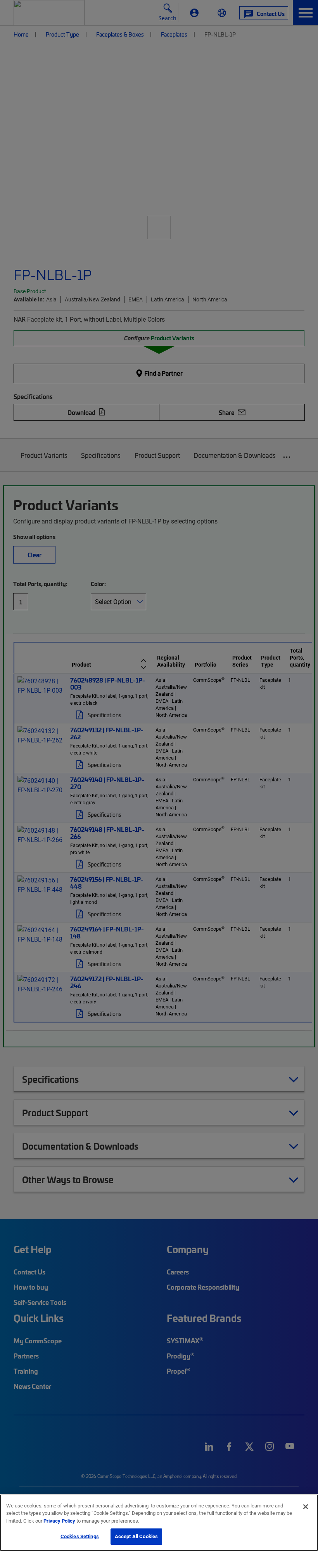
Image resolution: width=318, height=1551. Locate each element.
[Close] (305, 1506)
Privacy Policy (59, 1520)
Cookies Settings (79, 1536)
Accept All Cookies (136, 1536)
